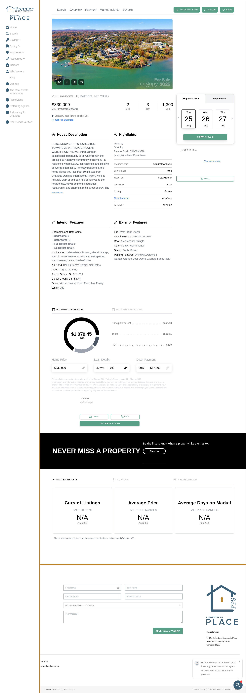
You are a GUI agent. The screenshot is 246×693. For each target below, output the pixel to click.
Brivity (58, 689)
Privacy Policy (199, 689)
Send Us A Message (168, 631)
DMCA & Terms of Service (219, 689)
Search (14, 33)
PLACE (44, 661)
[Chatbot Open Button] (238, 685)
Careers (14, 65)
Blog (12, 77)
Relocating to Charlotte (17, 114)
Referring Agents (19, 106)
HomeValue (16, 99)
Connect (14, 83)
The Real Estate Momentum (19, 92)
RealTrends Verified (21, 122)
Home (13, 27)
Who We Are (17, 71)
